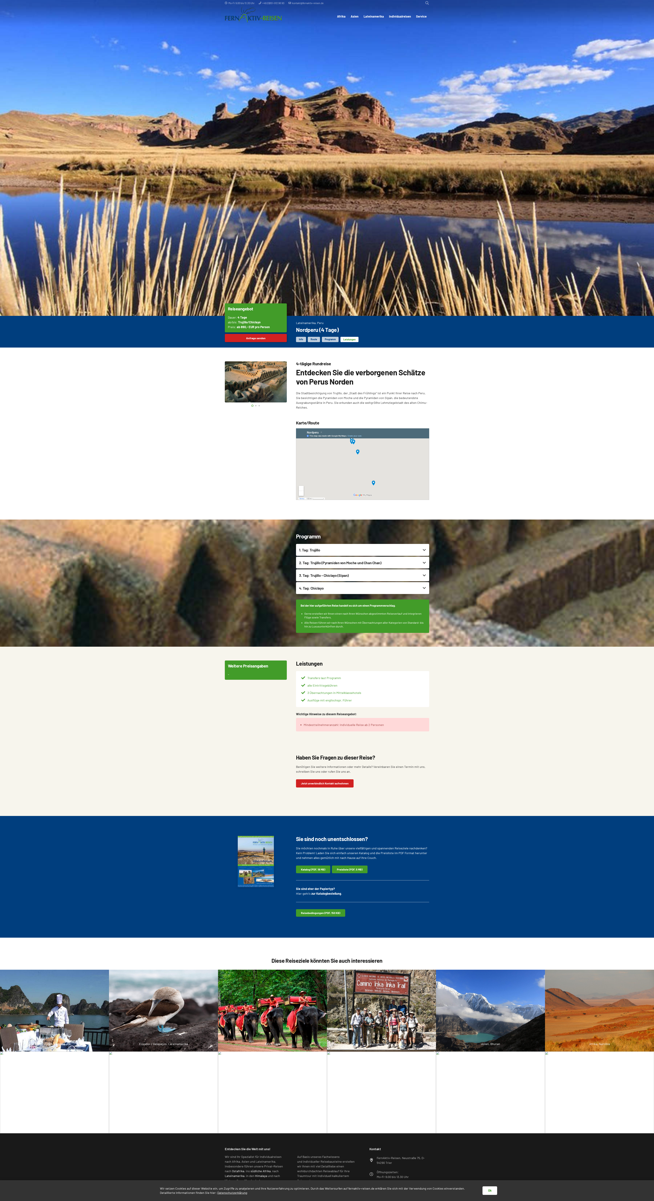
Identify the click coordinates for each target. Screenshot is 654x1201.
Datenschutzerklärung (232, 1193)
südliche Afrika (261, 1171)
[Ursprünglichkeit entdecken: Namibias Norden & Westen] (599, 1011)
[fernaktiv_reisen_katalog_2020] (256, 861)
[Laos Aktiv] (272, 1011)
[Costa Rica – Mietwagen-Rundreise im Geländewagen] (381, 1092)
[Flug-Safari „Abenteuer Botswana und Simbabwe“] (163, 1092)
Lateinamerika (306, 323)
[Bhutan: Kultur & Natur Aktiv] (490, 1011)
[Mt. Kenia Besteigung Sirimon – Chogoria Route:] (490, 1092)
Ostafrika (238, 1171)
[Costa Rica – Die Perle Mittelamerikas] (599, 1092)
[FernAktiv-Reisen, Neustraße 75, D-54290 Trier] (373, 1160)
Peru (320, 323)
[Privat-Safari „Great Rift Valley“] (54, 1092)
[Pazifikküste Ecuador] (163, 1011)
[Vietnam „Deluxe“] (54, 1011)
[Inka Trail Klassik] (381, 1011)
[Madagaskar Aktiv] (272, 1092)
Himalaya (261, 1176)
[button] (427, 3)
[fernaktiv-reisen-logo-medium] (253, 16)
